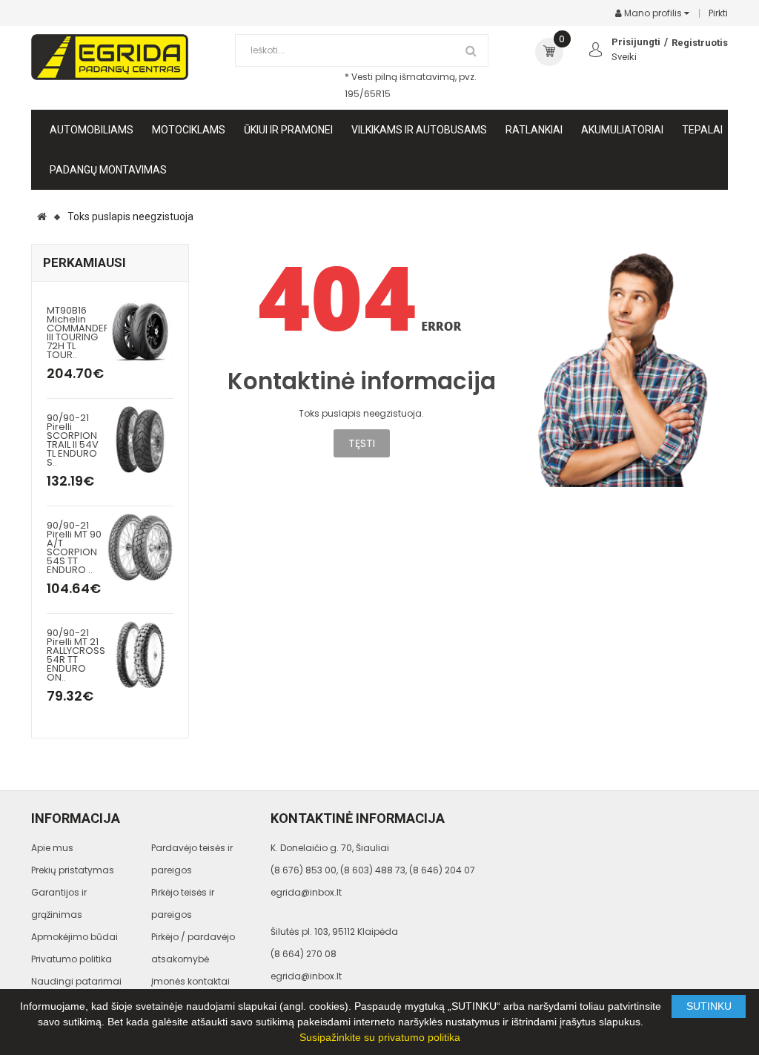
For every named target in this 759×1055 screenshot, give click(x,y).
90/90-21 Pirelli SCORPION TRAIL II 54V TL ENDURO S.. (73, 440)
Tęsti (361, 443)
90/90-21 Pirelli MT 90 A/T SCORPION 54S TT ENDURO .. (74, 547)
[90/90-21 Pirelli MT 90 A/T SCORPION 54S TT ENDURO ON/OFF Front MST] (140, 546)
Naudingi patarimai (76, 981)
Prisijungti (635, 41)
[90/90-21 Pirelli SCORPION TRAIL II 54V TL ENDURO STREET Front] (140, 438)
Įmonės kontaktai (190, 981)
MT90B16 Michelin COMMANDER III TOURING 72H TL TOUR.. (78, 332)
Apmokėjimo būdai (74, 936)
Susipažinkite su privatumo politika (379, 1037)
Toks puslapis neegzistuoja (130, 216)
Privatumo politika (71, 959)
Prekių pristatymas (72, 870)
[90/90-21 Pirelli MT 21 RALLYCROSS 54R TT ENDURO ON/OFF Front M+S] (140, 653)
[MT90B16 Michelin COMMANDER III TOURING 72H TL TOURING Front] (140, 331)
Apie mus (52, 847)
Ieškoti (471, 50)
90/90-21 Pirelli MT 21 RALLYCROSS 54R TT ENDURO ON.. (76, 655)
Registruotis (700, 42)
